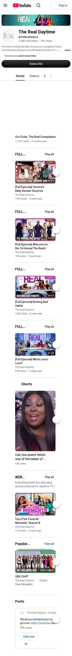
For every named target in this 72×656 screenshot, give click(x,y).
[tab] (20, 76)
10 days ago (54, 612)
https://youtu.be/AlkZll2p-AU (48, 623)
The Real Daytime (24, 194)
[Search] (38, 5)
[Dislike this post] (32, 644)
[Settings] (46, 5)
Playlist (43, 580)
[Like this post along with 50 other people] (21, 644)
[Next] (56, 172)
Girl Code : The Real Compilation (35, 136)
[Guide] (5, 5)
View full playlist (24, 584)
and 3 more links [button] (27, 56)
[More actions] (53, 188)
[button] (51, 76)
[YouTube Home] (22, 5)
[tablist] (36, 76)
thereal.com (11, 56)
